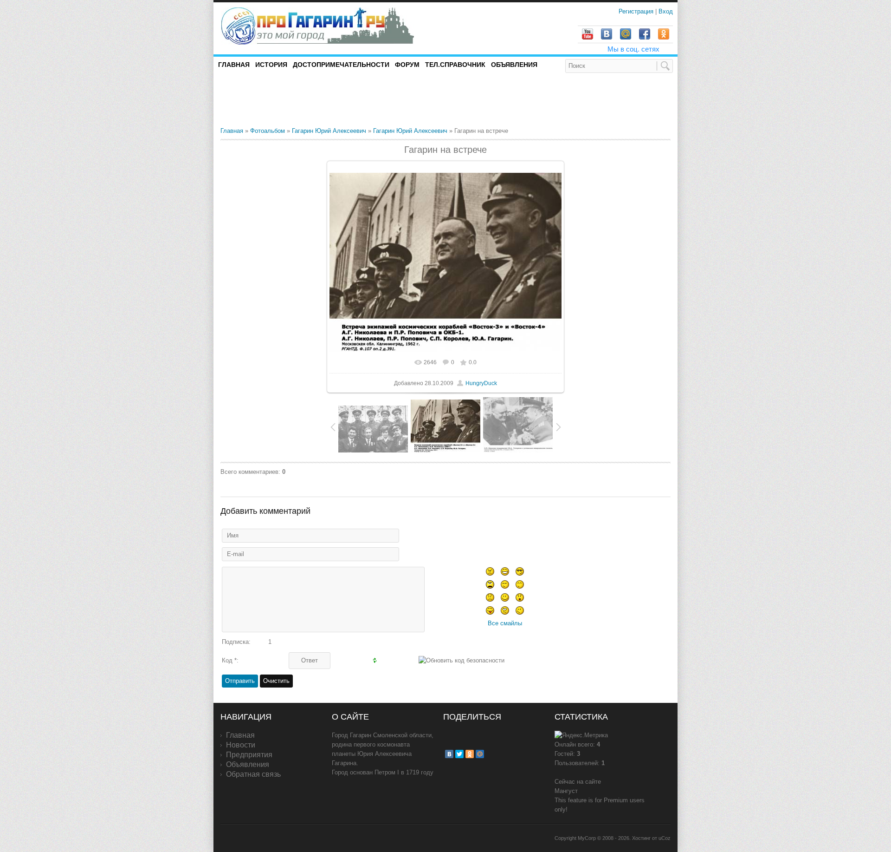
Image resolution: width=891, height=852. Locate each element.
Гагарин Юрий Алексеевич (329, 130)
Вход (666, 11)
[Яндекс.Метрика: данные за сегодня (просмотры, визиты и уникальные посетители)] (581, 735)
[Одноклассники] (469, 754)
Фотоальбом (267, 130)
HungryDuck (481, 383)
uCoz (665, 838)
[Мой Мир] (480, 754)
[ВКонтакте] (449, 754)
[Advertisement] (329, 99)
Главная (231, 130)
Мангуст (566, 790)
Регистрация (637, 11)
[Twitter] (459, 754)
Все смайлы (505, 623)
